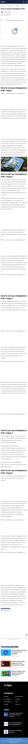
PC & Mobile (9, 5)
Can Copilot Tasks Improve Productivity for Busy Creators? (16, 715)
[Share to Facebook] (1, 15)
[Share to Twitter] (4, 15)
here (2, 236)
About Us (3, 741)
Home (2, 5)
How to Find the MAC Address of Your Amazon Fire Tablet (18, 663)
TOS (24, 741)
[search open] (23, 1)
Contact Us (10, 741)
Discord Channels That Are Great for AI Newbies (19, 652)
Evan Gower (7, 12)
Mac (23, 5)
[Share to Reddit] (6, 15)
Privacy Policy (18, 741)
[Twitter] (7, 689)
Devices (17, 5)
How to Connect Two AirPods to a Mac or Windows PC (18, 673)
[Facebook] (4, 689)
